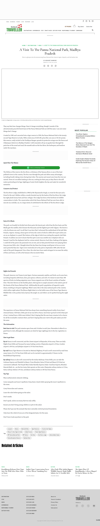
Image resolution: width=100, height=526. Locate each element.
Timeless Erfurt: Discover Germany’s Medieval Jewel (88, 155)
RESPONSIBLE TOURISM (7, 508)
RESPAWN (27, 21)
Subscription (54, 508)
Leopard (10, 429)
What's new (48, 30)
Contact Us (54, 505)
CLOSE (98, 520)
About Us (53, 496)
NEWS (3, 502)
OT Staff (77, 476)
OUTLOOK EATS (30, 499)
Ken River (33, 435)
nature (16, 429)
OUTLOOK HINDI (30, 513)
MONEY (18, 21)
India (39, 45)
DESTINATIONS (5, 496)
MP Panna (25, 435)
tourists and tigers (47, 429)
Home (24, 45)
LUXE (32, 21)
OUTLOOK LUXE (30, 502)
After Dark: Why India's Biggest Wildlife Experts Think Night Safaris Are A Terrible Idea (62, 471)
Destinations (28, 30)
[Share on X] (48, 66)
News (3, 467)
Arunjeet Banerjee (51, 60)
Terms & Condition (56, 499)
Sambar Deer (27, 438)
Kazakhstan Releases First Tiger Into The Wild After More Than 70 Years (13, 471)
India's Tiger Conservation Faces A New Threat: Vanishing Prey (37, 470)
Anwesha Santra (30, 476)
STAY (3, 499)
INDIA (7, 21)
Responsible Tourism (68, 30)
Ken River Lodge (42, 435)
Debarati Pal (5, 476)
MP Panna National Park (14, 435)
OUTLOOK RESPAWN (31, 510)
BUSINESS (12, 21)
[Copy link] (55, 66)
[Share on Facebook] (51, 66)
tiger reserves (35, 429)
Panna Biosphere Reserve (14, 438)
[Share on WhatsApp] (44, 66)
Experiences (36, 30)
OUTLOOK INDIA (30, 496)
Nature (53, 467)
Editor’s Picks (57, 30)
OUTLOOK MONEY (30, 508)
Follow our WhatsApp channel (37, 167)
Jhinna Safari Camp (54, 435)
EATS (22, 21)
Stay (42, 30)
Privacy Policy (54, 502)
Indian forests (28, 432)
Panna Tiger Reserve (40, 432)
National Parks (25, 429)
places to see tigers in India (15, 432)
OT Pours (68, 26)
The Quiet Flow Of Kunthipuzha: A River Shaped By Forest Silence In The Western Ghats (85, 472)
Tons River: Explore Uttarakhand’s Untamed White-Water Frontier (87, 136)
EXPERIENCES (5, 505)
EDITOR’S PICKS (5, 510)
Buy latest (81, 26)
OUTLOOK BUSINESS (31, 505)
